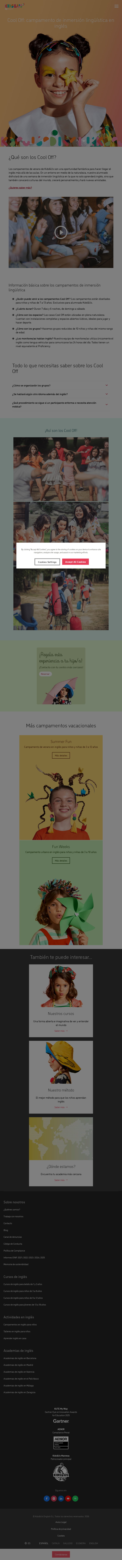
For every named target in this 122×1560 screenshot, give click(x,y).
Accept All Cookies (75, 561)
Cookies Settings (47, 561)
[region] (61, 555)
